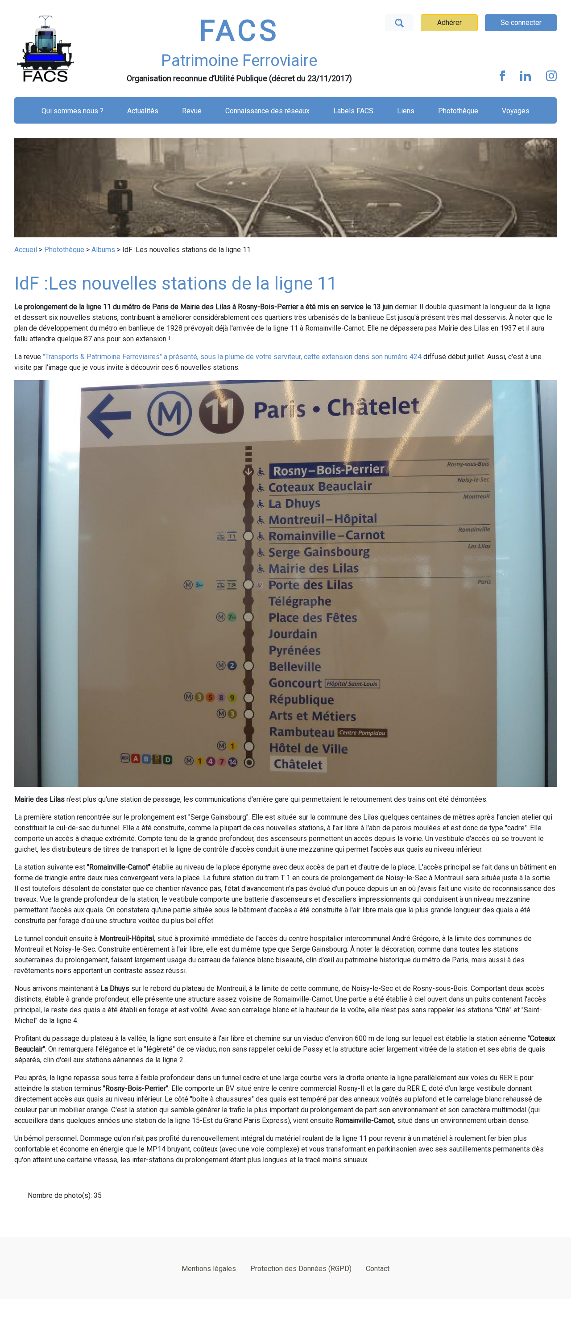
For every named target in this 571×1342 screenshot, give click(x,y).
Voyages (516, 111)
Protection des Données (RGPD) (301, 1268)
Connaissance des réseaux (267, 111)
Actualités (142, 111)
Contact (377, 1268)
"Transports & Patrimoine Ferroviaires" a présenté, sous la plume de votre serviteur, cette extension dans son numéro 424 (232, 356)
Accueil (25, 249)
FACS (239, 31)
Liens (405, 111)
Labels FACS (353, 111)
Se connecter (521, 22)
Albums (103, 249)
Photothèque (458, 111)
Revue (192, 111)
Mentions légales (209, 1268)
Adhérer (449, 22)
